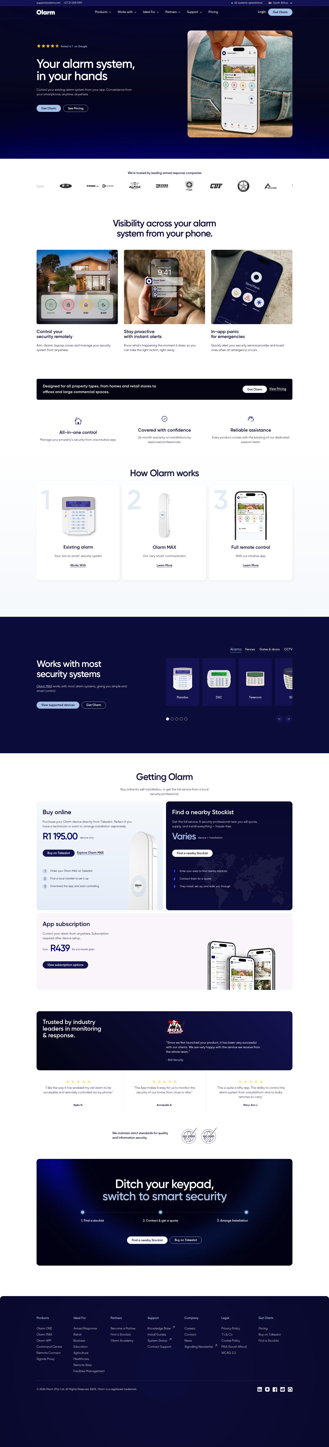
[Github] (290, 1389)
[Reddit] (282, 1389)
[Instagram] (267, 1389)
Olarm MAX (44, 686)
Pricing (213, 12)
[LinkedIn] (259, 1389)
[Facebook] (275, 1389)
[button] (280, 3)
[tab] (236, 650)
